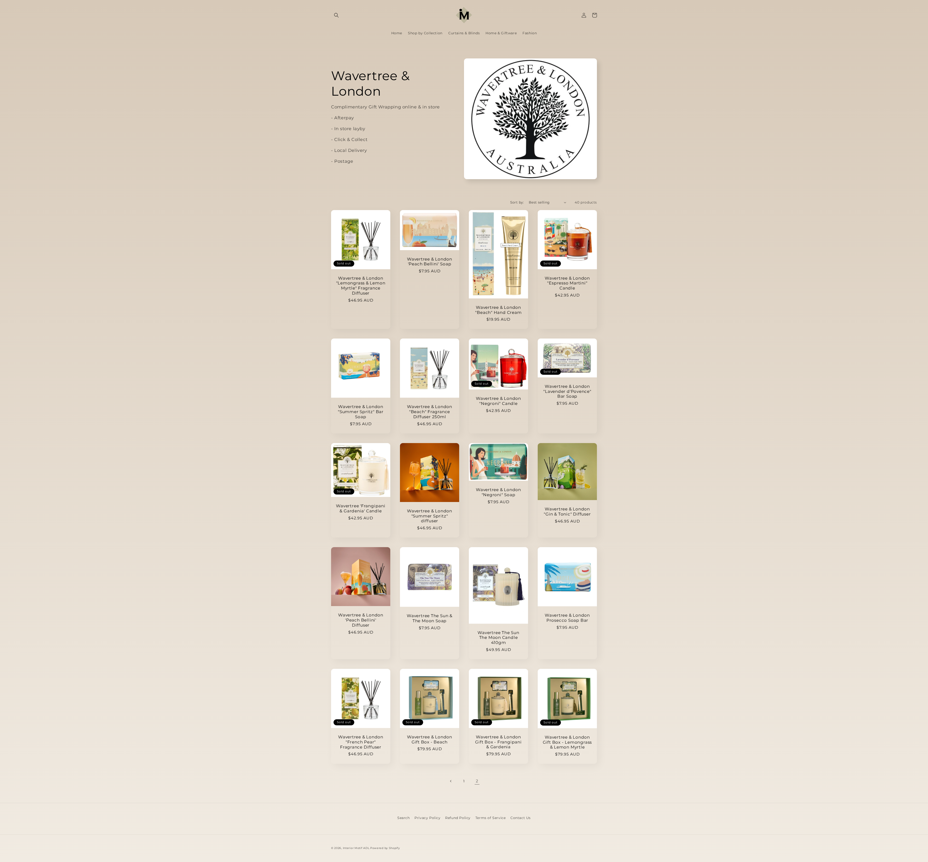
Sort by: (517, 202)
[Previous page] (451, 781)
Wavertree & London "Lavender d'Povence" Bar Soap (567, 391)
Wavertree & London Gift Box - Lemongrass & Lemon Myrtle (567, 742)
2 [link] (477, 781)
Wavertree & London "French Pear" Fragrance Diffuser (360, 742)
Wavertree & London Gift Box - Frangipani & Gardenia (498, 742)
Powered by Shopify (385, 848)
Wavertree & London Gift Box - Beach (429, 739)
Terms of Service (490, 818)
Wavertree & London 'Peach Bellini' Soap (429, 262)
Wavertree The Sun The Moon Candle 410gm (498, 637)
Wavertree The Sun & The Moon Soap (429, 618)
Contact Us (520, 818)
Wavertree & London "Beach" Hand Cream (498, 310)
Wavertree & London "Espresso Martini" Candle (567, 283)
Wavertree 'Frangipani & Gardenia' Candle (360, 508)
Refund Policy (458, 818)
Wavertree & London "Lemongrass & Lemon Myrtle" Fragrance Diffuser (360, 286)
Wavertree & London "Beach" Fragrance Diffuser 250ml (429, 411)
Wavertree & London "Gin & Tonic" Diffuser (567, 511)
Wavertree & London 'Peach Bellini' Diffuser (360, 620)
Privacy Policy (427, 818)
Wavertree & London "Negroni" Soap (498, 492)
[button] (336, 15)
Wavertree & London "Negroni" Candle (498, 401)
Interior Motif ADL (356, 848)
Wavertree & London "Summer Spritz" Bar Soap (361, 411)
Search (403, 818)
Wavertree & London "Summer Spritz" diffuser (429, 516)
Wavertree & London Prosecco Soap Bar (567, 618)
